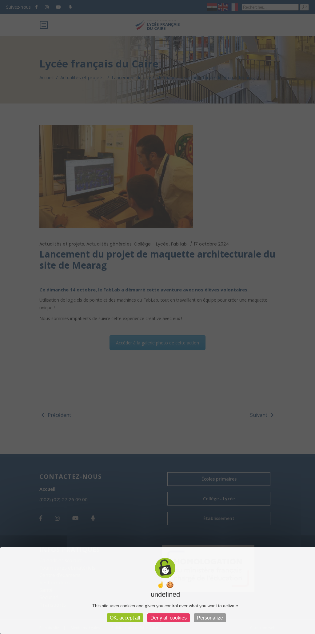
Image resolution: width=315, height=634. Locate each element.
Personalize (210, 617)
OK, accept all (125, 617)
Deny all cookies (168, 617)
